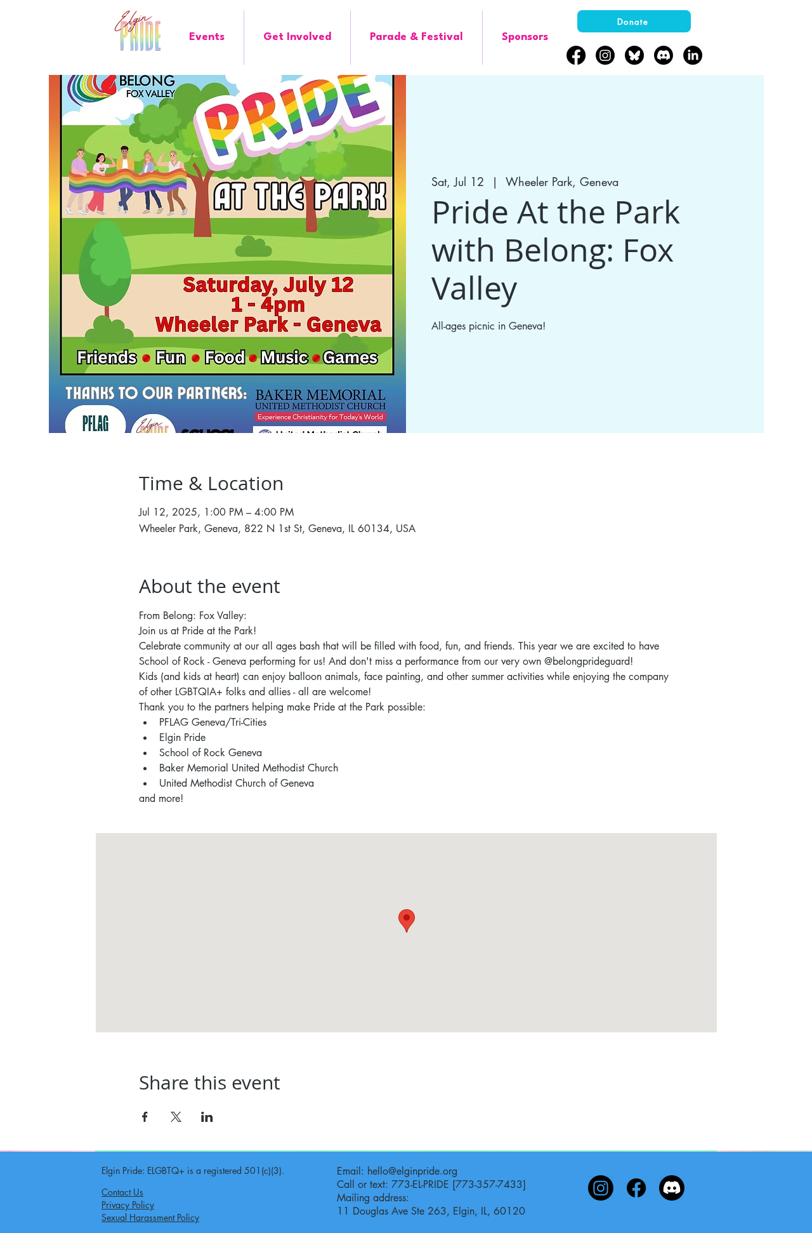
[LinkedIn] (692, 55)
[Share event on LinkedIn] (207, 1117)
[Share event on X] (176, 1117)
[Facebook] (576, 55)
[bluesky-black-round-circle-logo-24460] (634, 55)
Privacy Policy (128, 1205)
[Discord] (663, 55)
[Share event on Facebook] (145, 1117)
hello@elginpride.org (412, 1171)
